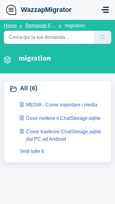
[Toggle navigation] (105, 9)
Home (10, 25)
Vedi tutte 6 (32, 151)
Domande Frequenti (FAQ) (54, 25)
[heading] (57, 88)
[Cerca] (102, 37)
